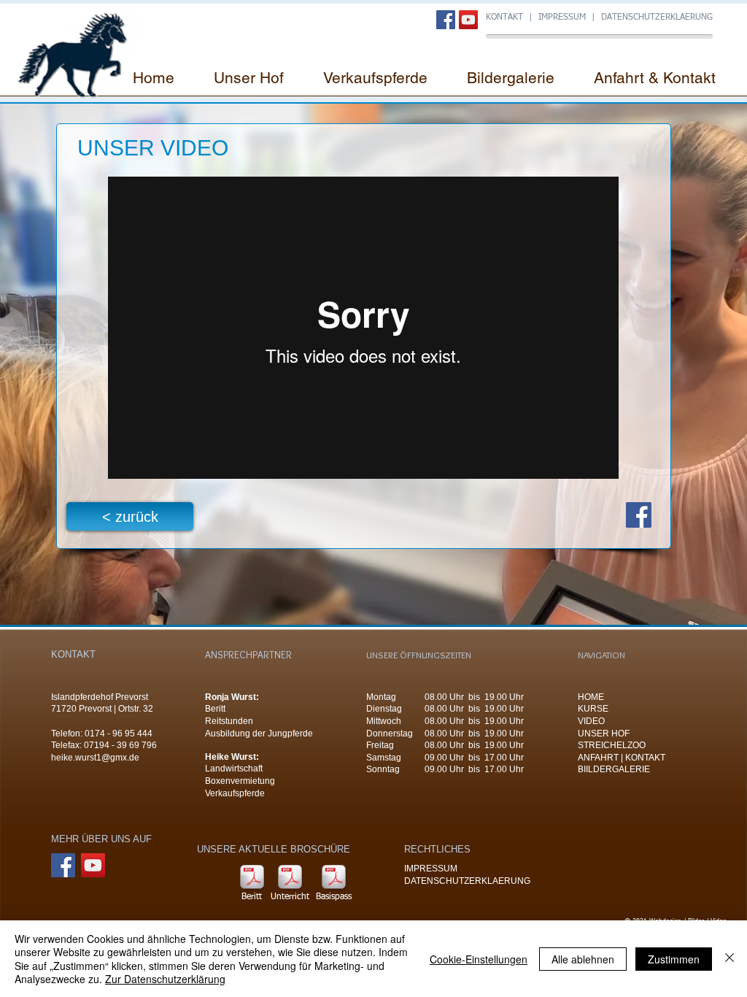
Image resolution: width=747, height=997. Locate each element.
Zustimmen (674, 959)
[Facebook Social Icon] (445, 19)
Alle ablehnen (582, 959)
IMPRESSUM (563, 17)
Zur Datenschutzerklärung (165, 978)
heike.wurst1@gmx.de (95, 757)
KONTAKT (504, 17)
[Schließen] (729, 958)
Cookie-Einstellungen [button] (478, 959)
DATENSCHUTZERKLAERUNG (657, 17)
